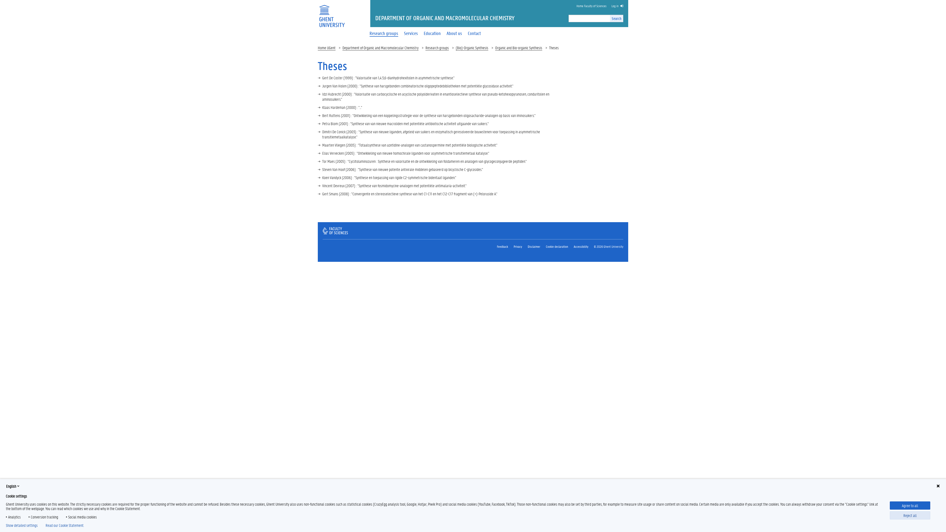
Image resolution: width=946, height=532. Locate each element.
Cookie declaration (557, 246)
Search (616, 18)
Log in (615, 6)
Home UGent (327, 47)
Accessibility (581, 246)
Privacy (518, 246)
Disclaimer (534, 246)
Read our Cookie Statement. (65, 525)
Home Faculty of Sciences (591, 6)
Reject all (910, 515)
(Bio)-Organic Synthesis (472, 47)
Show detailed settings (22, 525)
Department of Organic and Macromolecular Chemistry (380, 47)
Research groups (437, 47)
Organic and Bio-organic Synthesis (518, 47)
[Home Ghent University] (332, 13)
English (11, 486)
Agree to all (910, 505)
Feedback (502, 246)
